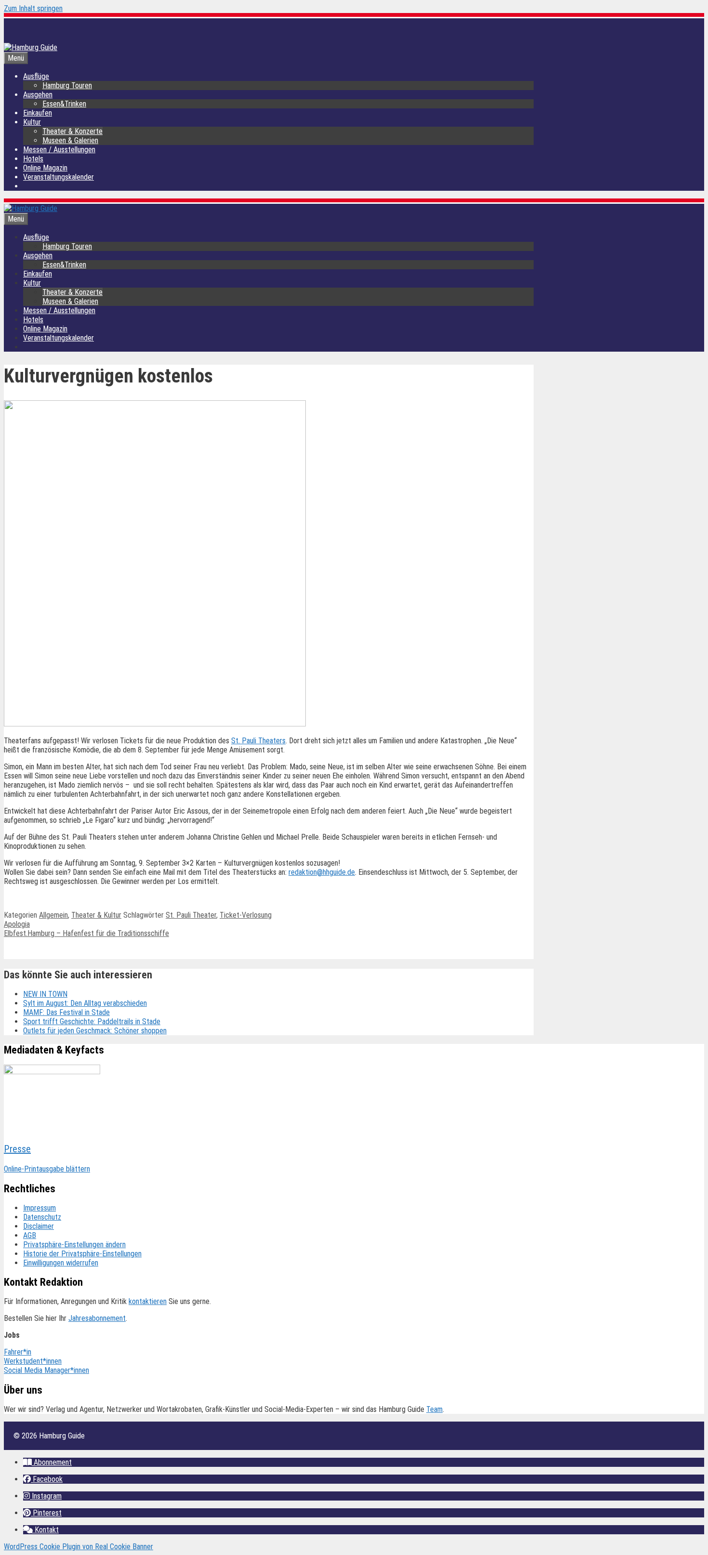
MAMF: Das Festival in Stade (66, 1012)
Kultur (32, 122)
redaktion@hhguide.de (321, 872)
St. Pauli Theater (191, 915)
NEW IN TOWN (45, 994)
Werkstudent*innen (33, 1361)
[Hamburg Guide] (30, 208)
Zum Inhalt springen (33, 8)
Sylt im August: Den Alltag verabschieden (85, 1003)
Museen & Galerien (70, 140)
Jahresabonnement (97, 1318)
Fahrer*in (17, 1352)
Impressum (39, 1207)
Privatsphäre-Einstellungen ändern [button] (74, 1244)
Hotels (33, 158)
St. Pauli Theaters (258, 740)
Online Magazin (45, 167)
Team (434, 1409)
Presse (17, 1149)
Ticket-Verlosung (246, 915)
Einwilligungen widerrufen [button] (60, 1262)
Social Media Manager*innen (46, 1370)
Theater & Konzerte (72, 131)
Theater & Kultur (96, 915)
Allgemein (53, 915)
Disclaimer (38, 1226)
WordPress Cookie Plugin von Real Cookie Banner (78, 1546)
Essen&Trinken (64, 103)
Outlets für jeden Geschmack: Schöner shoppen (95, 1030)
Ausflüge (36, 76)
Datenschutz (42, 1217)
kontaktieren (148, 1301)
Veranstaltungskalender (58, 177)
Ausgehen (37, 94)
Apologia (17, 924)
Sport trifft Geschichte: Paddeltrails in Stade (91, 1021)
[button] (47, 1462)
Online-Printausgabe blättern (47, 1168)
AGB (29, 1235)
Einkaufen (37, 113)
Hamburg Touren (67, 85)
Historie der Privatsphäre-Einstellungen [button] (82, 1253)
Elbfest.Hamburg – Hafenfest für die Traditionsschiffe (86, 933)
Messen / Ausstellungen (59, 149)
